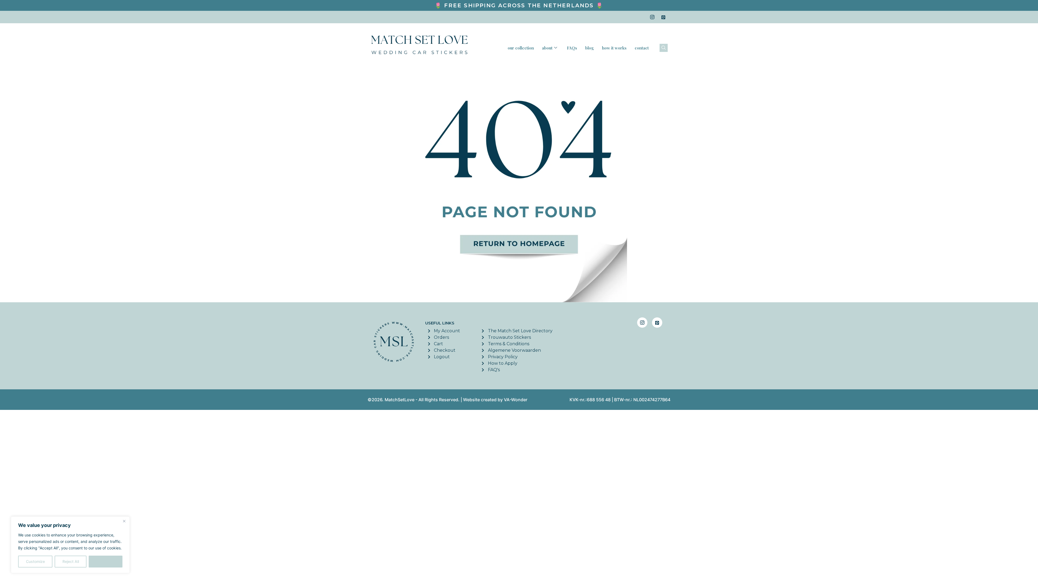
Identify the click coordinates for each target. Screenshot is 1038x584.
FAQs (572, 48)
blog (589, 48)
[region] (70, 544)
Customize (35, 561)
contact (642, 48)
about (547, 48)
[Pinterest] (663, 17)
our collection (521, 48)
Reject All (70, 561)
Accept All (106, 561)
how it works (614, 48)
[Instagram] (652, 17)
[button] (664, 48)
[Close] (124, 521)
